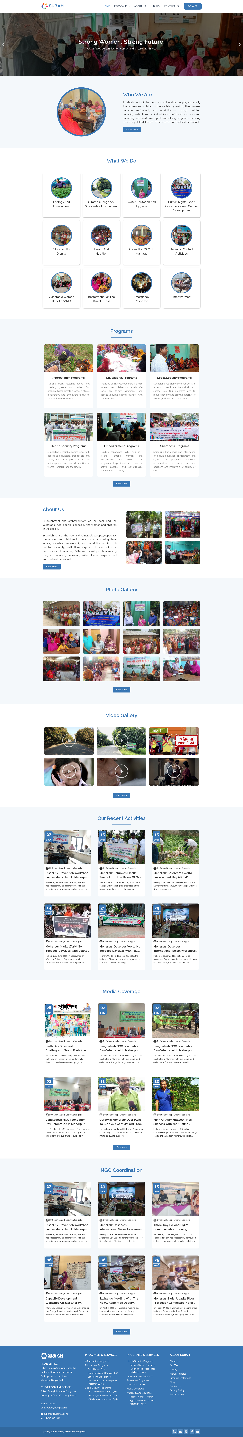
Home (106, 6)
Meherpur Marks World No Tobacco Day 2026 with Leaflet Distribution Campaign (67, 951)
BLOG (156, 6)
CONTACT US (171, 6)
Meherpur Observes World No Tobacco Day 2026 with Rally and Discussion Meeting (119, 951)
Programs (120, 6)
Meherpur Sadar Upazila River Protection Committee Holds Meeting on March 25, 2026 (173, 1303)
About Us (140, 6)
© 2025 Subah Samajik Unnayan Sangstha (64, 1431)
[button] (128, 6)
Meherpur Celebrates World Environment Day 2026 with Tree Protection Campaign (172, 877)
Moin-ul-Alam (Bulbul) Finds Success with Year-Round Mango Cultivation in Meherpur (174, 1124)
